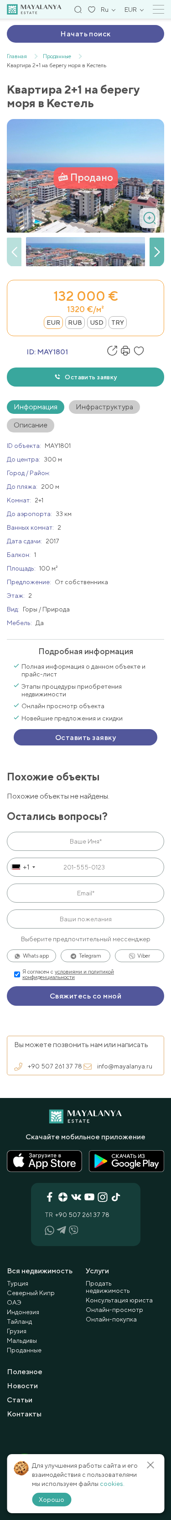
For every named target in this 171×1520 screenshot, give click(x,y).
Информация (35, 406)
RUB (75, 322)
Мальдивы (22, 1340)
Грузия (16, 1331)
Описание (30, 425)
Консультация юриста (119, 1300)
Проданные (24, 1350)
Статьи (19, 1400)
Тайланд (19, 1321)
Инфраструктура (104, 406)
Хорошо (51, 1499)
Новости (22, 1385)
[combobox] (22, 867)
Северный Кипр (31, 1292)
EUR (53, 322)
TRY (117, 322)
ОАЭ (14, 1302)
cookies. (112, 1483)
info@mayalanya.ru (124, 1066)
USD (97, 322)
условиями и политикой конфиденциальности (68, 974)
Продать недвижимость (108, 1287)
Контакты (24, 1414)
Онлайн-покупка (111, 1319)
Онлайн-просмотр (114, 1309)
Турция (17, 1283)
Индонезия (23, 1312)
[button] (157, 252)
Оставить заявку (91, 377)
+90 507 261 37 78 (55, 1066)
